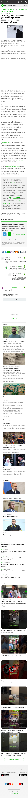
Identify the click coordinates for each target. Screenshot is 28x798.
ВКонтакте (21, 201)
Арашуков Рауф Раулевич (10, 516)
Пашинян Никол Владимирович (12, 498)
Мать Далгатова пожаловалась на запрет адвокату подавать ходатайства (14, 340)
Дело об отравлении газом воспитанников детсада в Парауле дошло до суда (13, 576)
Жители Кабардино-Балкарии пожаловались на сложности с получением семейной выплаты (12, 368)
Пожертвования (23, 772)
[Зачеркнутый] (13, 299)
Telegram (15, 198)
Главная (3, 11)
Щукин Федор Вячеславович (11, 535)
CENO (18, 185)
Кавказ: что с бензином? (9, 9)
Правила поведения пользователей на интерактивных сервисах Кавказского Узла (14, 788)
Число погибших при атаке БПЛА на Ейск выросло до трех (13, 558)
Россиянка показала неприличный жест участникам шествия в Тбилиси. (12, 731)
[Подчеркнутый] (10, 299)
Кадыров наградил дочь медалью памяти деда (12, 468)
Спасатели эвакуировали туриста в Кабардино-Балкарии (13, 446)
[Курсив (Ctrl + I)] (7, 299)
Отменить (14, 318)
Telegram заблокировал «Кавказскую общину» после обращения (11, 682)
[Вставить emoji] (16, 299)
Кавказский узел (6, 142)
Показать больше (14, 759)
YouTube (19, 200)
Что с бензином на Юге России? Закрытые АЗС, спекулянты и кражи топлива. (13, 754)
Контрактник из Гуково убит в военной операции (12, 545)
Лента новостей (10, 11)
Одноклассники (7, 203)
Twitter (18, 197)
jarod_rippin (17, 266)
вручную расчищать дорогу (13, 166)
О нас (2, 772)
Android (13, 182)
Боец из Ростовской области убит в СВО (13, 571)
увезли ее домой (19, 160)
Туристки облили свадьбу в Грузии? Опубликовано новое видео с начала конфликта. (11, 657)
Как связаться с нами (11, 772)
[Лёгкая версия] (7, 1)
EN (4, 1)
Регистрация (14, 314)
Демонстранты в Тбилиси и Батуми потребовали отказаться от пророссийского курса (13, 603)
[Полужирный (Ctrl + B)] (4, 299)
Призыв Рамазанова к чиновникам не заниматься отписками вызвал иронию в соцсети (14, 398)
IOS (10, 197)
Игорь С (13, 257)
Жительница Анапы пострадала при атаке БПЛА (13, 552)
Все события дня (22, 579)
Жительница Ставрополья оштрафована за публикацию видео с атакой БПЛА (13, 421)
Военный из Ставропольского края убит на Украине (13, 565)
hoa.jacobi (14, 287)
